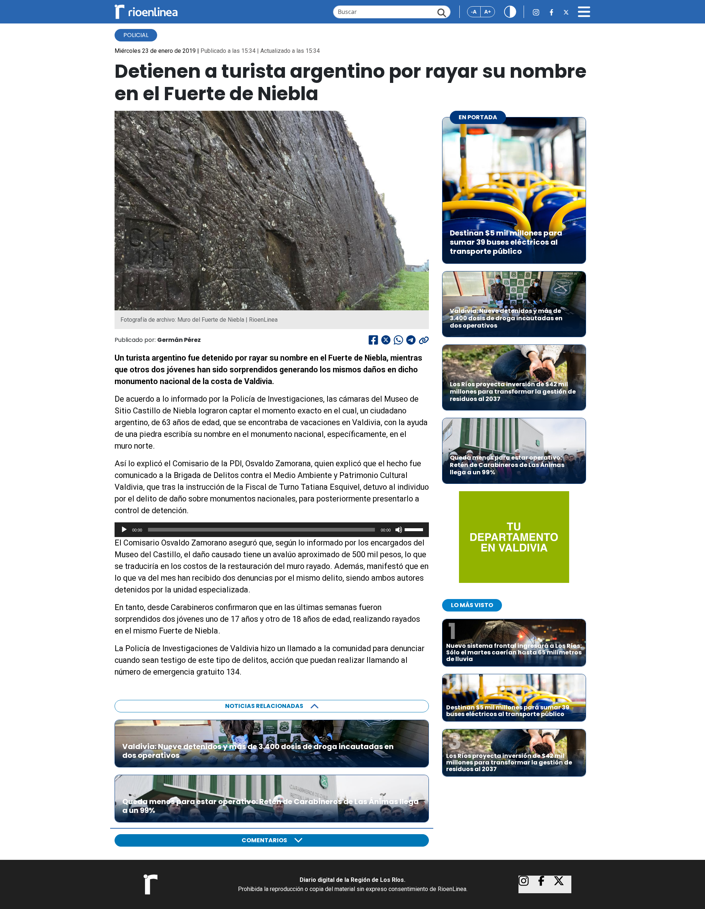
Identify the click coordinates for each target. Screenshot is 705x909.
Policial (135, 35)
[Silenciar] (398, 529)
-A (474, 11)
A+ (487, 11)
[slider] (415, 529)
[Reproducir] (124, 529)
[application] (272, 529)
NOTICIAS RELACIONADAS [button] (264, 706)
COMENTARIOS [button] (264, 840)
